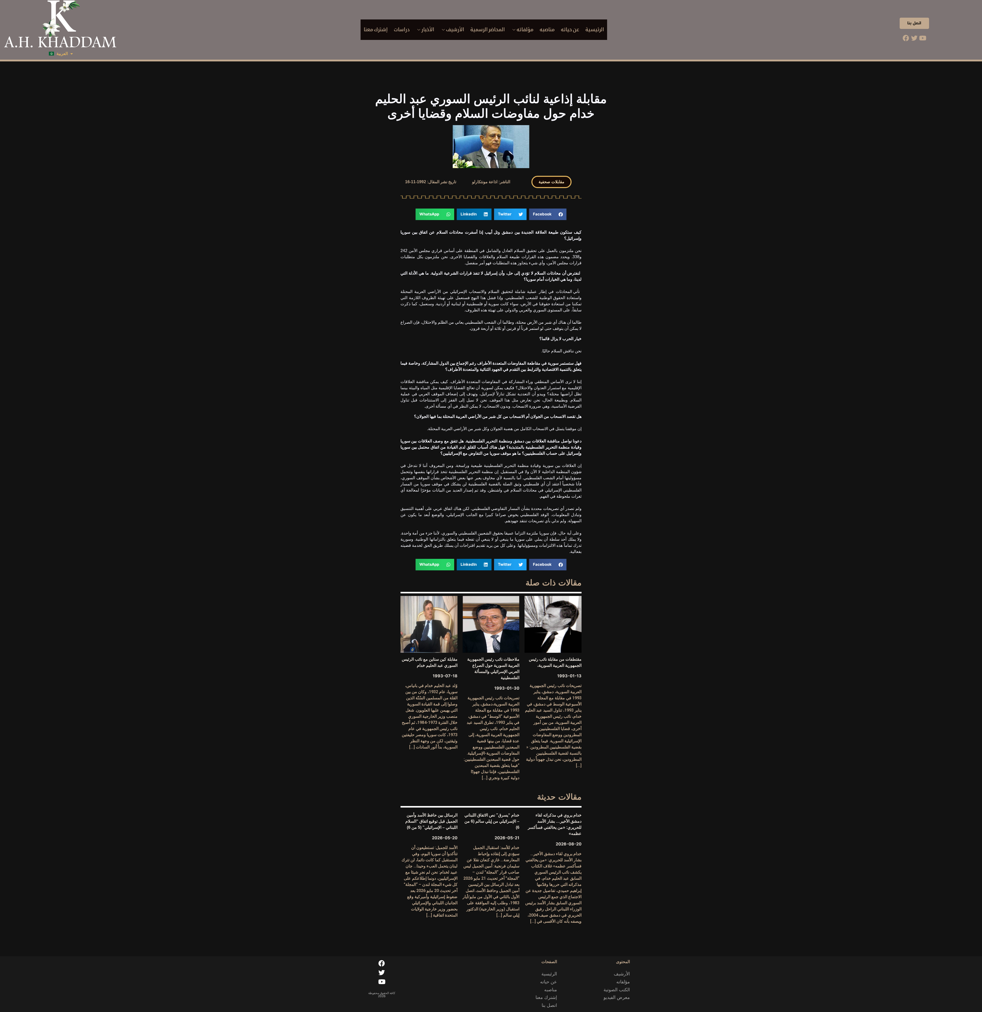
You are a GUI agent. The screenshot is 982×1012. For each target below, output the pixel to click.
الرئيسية (594, 29)
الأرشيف (455, 29)
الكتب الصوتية (617, 989)
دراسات (402, 29)
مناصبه (547, 29)
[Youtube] (923, 38)
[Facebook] (906, 38)
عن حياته (570, 29)
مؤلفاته (525, 29)
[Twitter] (914, 38)
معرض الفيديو (617, 997)
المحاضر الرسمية (487, 29)
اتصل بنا (914, 23)
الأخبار (427, 29)
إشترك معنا (376, 29)
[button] (551, 182)
